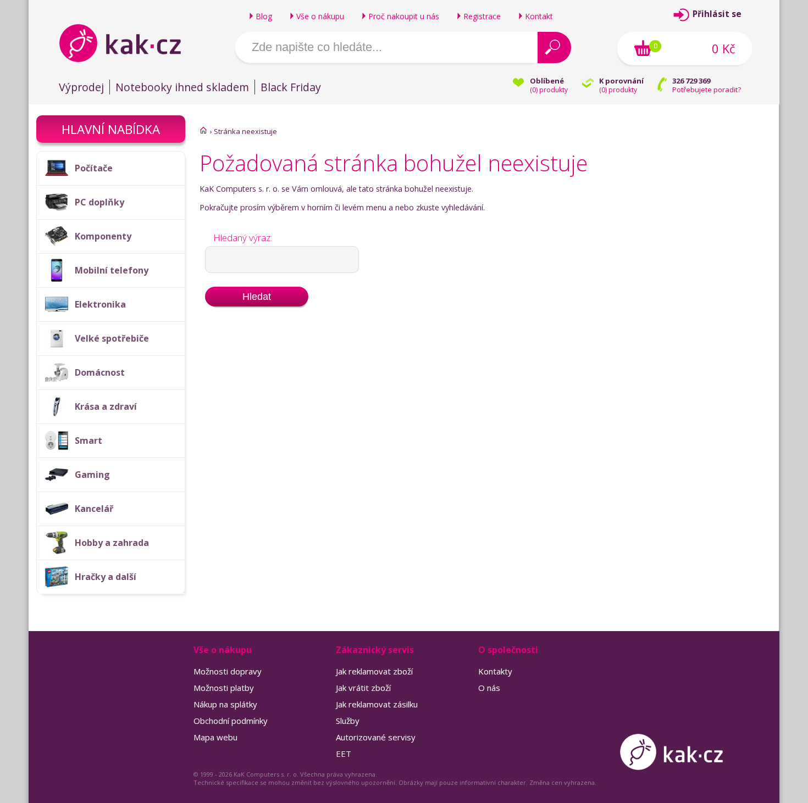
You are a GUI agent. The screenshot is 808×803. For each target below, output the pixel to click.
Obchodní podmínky (230, 720)
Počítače (94, 168)
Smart (88, 440)
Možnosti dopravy (227, 671)
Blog (264, 16)
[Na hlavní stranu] (129, 43)
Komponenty (103, 236)
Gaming (92, 475)
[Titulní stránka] (203, 130)
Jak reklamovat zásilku (377, 704)
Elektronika (100, 304)
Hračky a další (105, 577)
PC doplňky (99, 202)
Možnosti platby (223, 687)
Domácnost (100, 372)
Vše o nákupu (320, 16)
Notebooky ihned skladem (182, 87)
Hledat (256, 296)
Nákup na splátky (225, 704)
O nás (489, 687)
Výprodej (81, 87)
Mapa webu (215, 737)
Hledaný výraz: (242, 237)
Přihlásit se (717, 14)
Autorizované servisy (376, 737)
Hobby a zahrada (112, 543)
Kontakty (495, 671)
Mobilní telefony (111, 270)
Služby (347, 720)
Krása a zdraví (106, 406)
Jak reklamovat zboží (374, 671)
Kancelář (94, 509)
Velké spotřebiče (112, 338)
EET (343, 753)
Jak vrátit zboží (363, 687)
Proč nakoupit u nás (403, 16)
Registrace (482, 16)
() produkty (549, 89)
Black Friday (291, 87)
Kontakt (539, 16)
